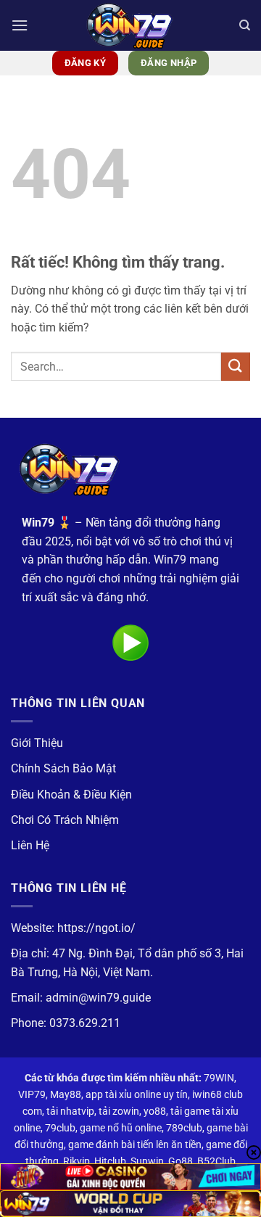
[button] (19, 25)
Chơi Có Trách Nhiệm (65, 820)
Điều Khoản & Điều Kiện (71, 794)
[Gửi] (235, 366)
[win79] (130, 25)
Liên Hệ (30, 845)
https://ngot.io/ (96, 928)
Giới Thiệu (37, 743)
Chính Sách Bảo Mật (63, 768)
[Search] (244, 25)
